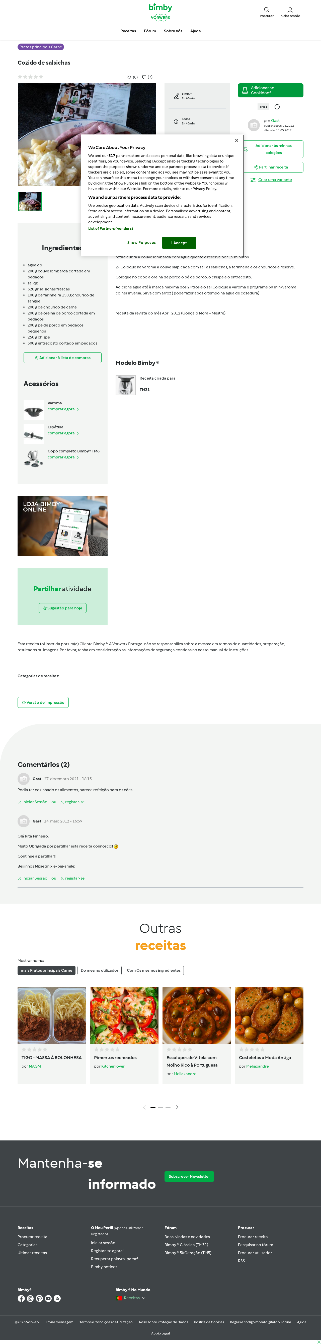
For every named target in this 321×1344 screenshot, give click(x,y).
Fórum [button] (150, 31)
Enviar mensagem (59, 1322)
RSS (241, 1260)
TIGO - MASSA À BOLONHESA (52, 1057)
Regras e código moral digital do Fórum (260, 1322)
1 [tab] (152, 1107)
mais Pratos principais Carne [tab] (46, 970)
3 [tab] (168, 1107)
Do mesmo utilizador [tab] (99, 970)
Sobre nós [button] (173, 31)
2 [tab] (160, 1107)
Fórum (171, 1227)
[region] (162, 195)
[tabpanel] (160, 1049)
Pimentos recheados (115, 1057)
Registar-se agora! (107, 1250)
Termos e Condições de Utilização (106, 1322)
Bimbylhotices (104, 1266)
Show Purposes (141, 242)
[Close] (236, 140)
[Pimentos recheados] (124, 1015)
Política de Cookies (209, 1322)
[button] (267, 12)
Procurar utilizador (255, 1252)
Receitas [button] (128, 31)
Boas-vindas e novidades (187, 1236)
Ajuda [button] (195, 31)
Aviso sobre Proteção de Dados (163, 1322)
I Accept (179, 243)
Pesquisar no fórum (255, 1244)
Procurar (246, 1227)
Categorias (27, 1244)
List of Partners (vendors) (110, 228)
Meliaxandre (185, 1073)
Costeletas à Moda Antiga (265, 1057)
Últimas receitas (32, 1252)
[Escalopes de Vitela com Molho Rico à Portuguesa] (197, 1015)
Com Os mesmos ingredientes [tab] (154, 970)
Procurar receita (32, 1236)
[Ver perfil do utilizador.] (254, 124)
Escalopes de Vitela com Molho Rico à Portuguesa (192, 1061)
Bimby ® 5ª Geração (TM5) (188, 1252)
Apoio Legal (160, 1333)
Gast (275, 120)
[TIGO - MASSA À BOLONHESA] (52, 1015)
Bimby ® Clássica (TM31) (186, 1244)
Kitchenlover (113, 1066)
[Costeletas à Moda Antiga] (269, 1015)
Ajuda (301, 1322)
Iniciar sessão (103, 1242)
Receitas (25, 1227)
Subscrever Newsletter (189, 1176)
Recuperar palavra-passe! (114, 1258)
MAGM (35, 1066)
